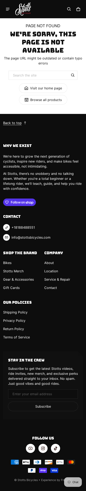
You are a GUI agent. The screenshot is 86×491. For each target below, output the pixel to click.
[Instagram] (43, 448)
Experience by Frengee (56, 480)
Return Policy (13, 329)
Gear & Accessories (18, 279)
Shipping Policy (15, 312)
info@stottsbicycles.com (31, 237)
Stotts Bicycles (28, 480)
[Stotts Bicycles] (23, 9)
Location (51, 271)
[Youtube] (30, 448)
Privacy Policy (14, 320)
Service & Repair (57, 279)
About (49, 263)
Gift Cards (11, 288)
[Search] (72, 75)
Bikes (7, 263)
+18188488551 (23, 227)
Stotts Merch (13, 271)
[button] (69, 9)
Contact (50, 288)
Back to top (12, 123)
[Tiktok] (55, 448)
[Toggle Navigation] (7, 9)
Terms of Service (16, 337)
